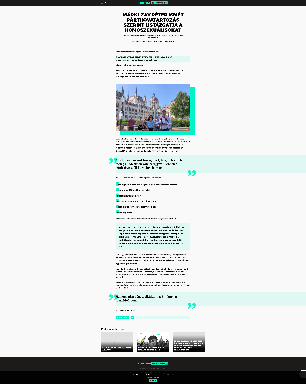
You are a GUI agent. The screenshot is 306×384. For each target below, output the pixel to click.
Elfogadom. (153, 380)
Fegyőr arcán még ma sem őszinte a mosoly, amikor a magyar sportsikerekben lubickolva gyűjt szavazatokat (189, 345)
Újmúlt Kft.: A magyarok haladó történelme (151, 349)
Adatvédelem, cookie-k (158, 369)
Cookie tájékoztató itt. (153, 377)
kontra (144, 3)
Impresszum (143, 369)
